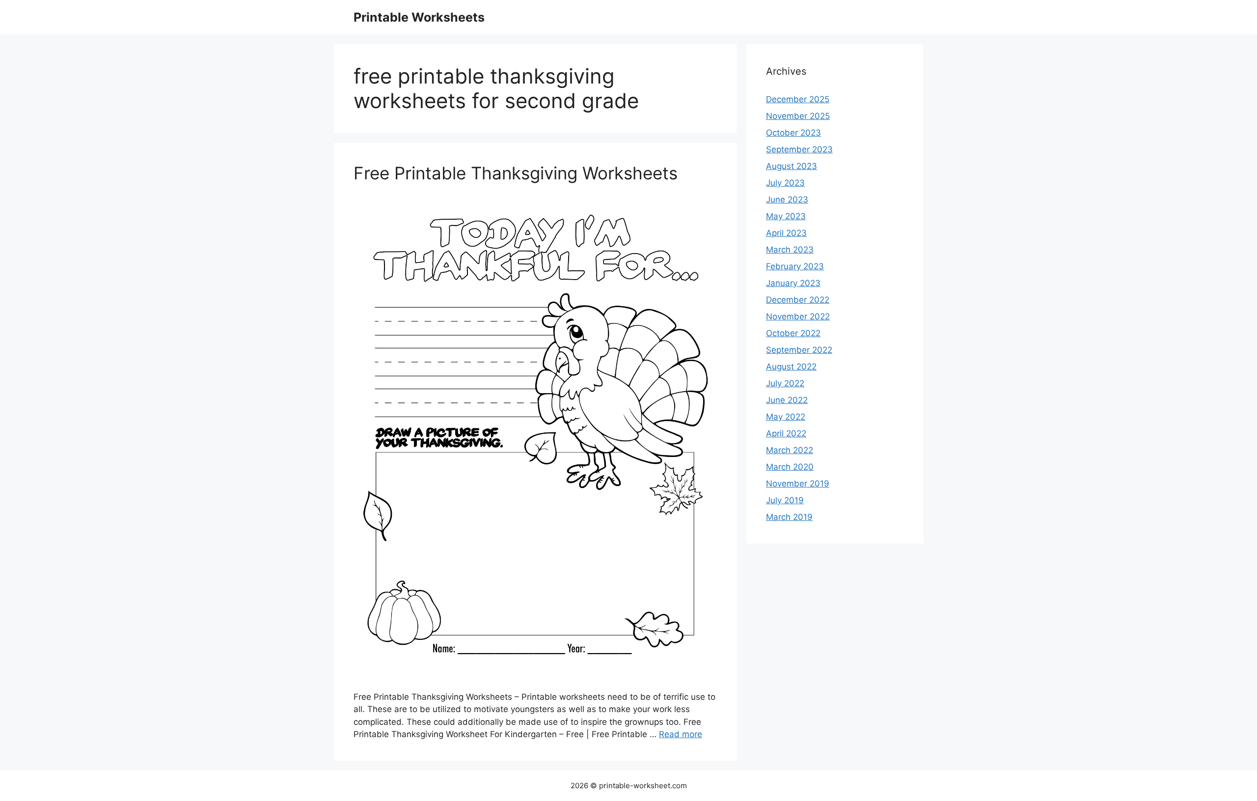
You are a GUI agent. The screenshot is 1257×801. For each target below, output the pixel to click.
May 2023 (786, 216)
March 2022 (789, 450)
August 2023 (791, 166)
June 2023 (787, 199)
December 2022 (797, 300)
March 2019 (789, 517)
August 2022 (791, 367)
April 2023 (786, 233)
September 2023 (799, 149)
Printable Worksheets (419, 17)
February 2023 (795, 266)
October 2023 (793, 133)
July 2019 (785, 500)
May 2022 (785, 417)
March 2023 (790, 250)
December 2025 (797, 99)
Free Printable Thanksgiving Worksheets (516, 173)
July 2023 (785, 183)
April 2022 (786, 433)
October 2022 (793, 333)
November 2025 (798, 116)
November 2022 (798, 316)
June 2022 (787, 400)
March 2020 (790, 467)
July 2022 (785, 383)
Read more (680, 734)
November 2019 (797, 483)
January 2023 (793, 283)
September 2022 (799, 350)
